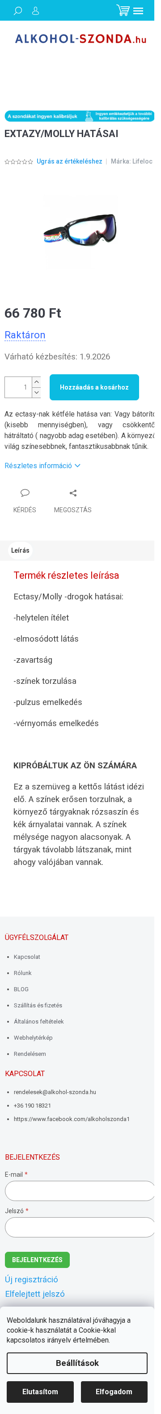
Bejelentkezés (37, 1259)
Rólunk (23, 973)
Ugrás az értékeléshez (69, 161)
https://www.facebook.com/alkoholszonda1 (72, 1119)
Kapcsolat (27, 956)
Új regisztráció (31, 1280)
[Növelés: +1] (36, 382)
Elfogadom (114, 1391)
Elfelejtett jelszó (35, 1294)
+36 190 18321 (32, 1105)
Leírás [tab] (20, 550)
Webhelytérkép (33, 1037)
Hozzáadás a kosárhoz (94, 387)
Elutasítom (40, 1391)
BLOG (21, 989)
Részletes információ (38, 465)
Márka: (132, 161)
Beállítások (77, 1363)
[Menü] (138, 11)
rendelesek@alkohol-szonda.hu (55, 1092)
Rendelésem (30, 1054)
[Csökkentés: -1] (36, 392)
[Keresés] (18, 11)
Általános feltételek (39, 1021)
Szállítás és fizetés (38, 1005)
